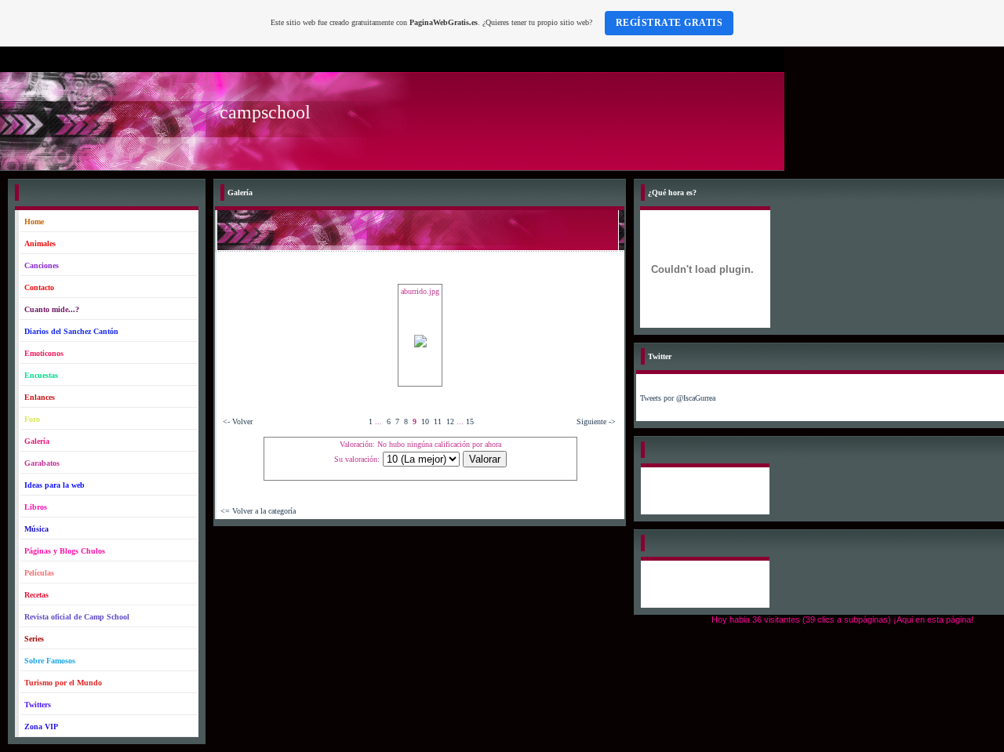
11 (438, 421)
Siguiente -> (596, 421)
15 (470, 421)
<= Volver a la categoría (258, 511)
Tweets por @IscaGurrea (677, 398)
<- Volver (238, 421)
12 (450, 421)
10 (425, 421)
